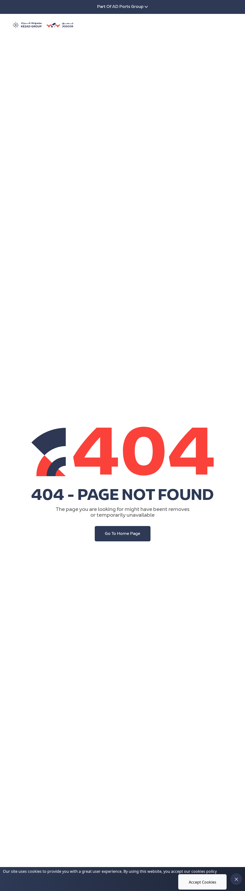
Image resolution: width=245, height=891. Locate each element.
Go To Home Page (122, 534)
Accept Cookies (202, 882)
